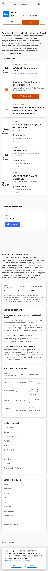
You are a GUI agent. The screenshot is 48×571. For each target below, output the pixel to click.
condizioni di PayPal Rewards (33, 88)
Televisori (7, 493)
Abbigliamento (9, 511)
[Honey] (3, 4)
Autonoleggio (9, 516)
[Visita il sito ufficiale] (42, 22)
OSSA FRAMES (10, 428)
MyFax (6, 445)
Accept (32, 566)
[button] (44, 4)
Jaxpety (7, 463)
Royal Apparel (9, 432)
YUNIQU (7, 441)
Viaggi (6, 502)
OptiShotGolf (9, 450)
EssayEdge (8, 459)
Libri (5, 520)
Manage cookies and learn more (17, 561)
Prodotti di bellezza (11, 525)
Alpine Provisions (10, 436)
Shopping (7, 507)
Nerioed (7, 454)
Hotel (6, 498)
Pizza (6, 484)
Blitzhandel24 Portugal (12, 468)
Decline (16, 566)
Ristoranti (7, 489)
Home (3, 542)
